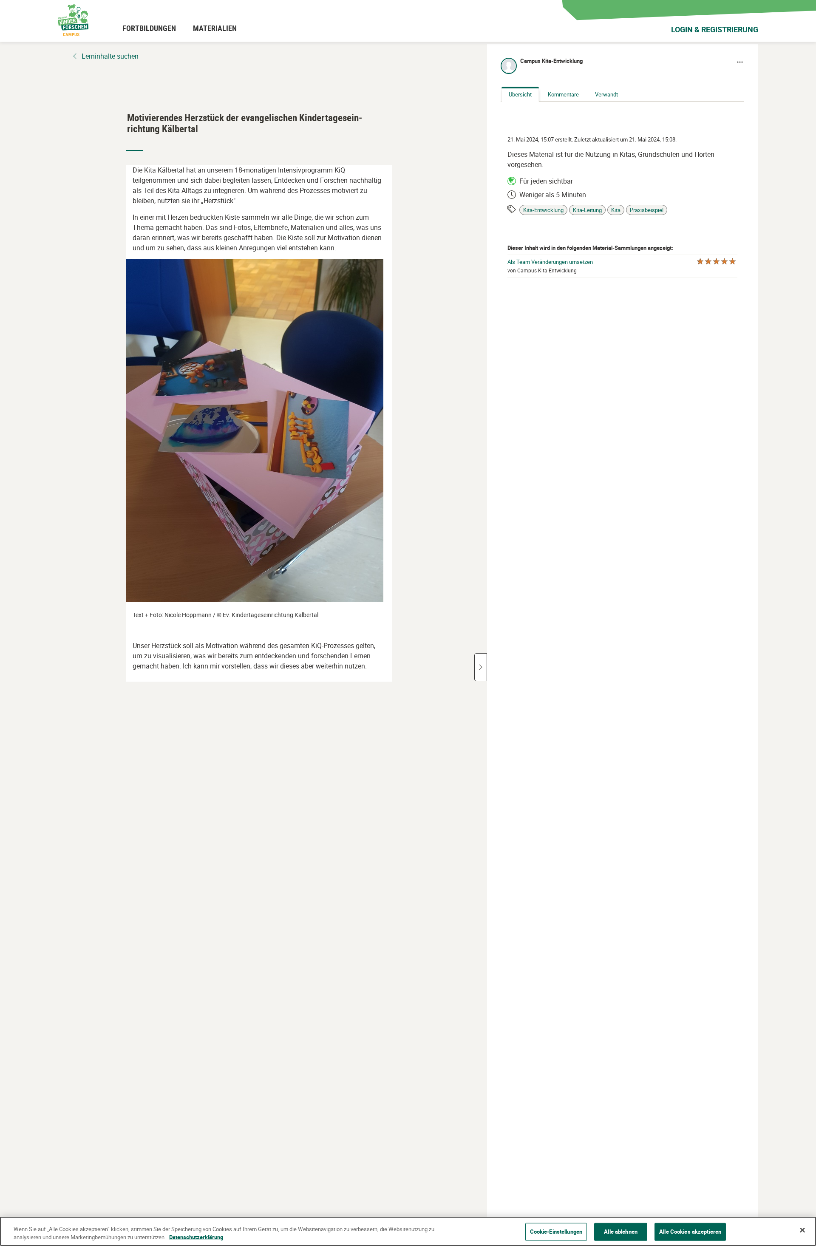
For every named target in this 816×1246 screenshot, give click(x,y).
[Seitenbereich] (480, 667)
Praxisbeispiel (646, 210)
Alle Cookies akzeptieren (690, 1231)
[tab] (520, 95)
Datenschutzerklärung (196, 1237)
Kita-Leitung (587, 210)
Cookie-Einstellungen (556, 1231)
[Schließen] (802, 1230)
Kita (615, 210)
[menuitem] (149, 28)
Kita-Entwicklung (543, 210)
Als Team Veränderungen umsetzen (550, 262)
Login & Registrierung (714, 29)
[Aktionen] (740, 62)
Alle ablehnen (621, 1231)
